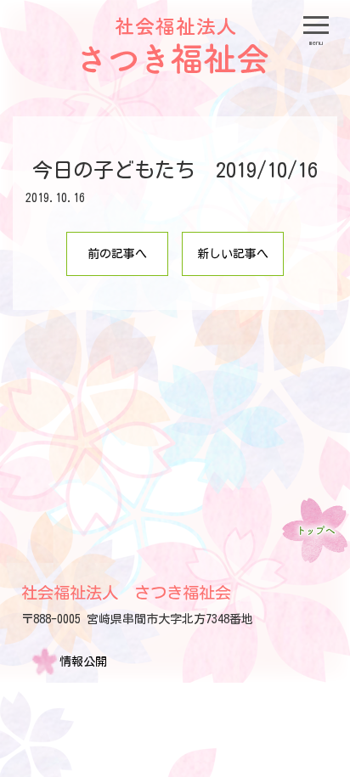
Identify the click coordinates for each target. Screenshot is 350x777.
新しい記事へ (232, 254)
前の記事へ (117, 254)
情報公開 (83, 661)
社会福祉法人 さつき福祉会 (126, 592)
